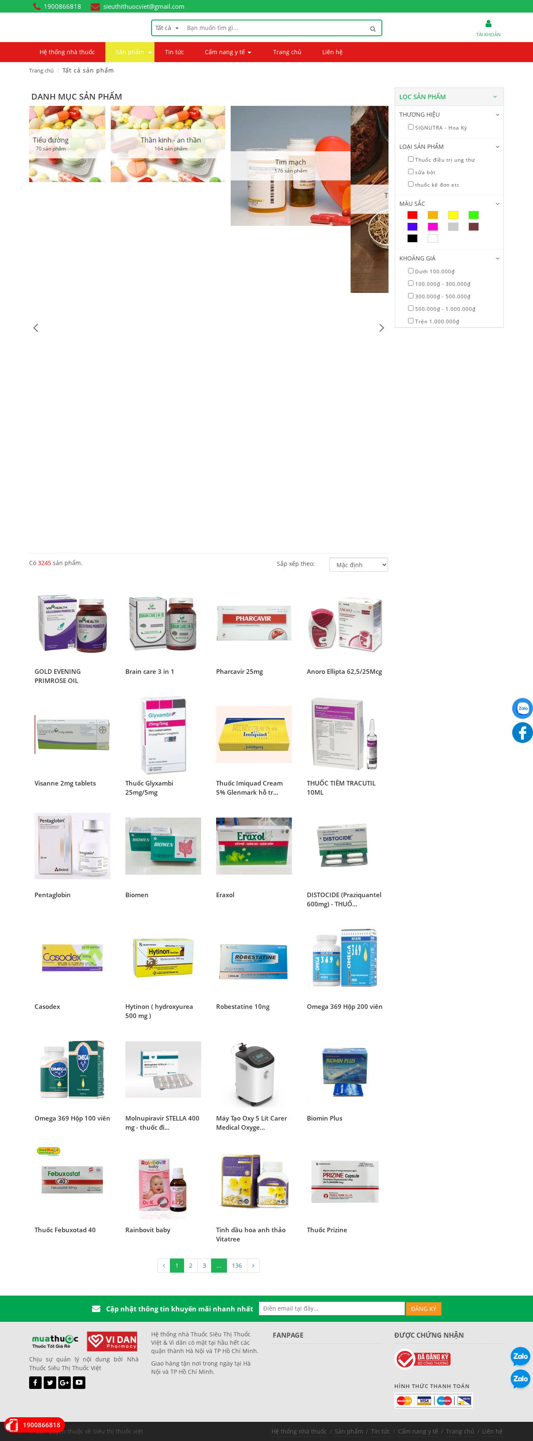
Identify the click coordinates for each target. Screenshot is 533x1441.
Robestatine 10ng (242, 1006)
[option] (89, 144)
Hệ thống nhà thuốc (299, 1431)
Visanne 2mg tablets (65, 783)
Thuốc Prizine (327, 1230)
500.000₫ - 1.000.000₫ (444, 309)
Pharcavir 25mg (239, 671)
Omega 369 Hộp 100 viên (72, 1118)
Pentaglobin (53, 895)
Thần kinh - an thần (89, 140)
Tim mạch (209, 162)
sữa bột (424, 172)
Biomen (137, 895)
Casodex (47, 1006)
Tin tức (380, 1431)
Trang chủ (41, 70)
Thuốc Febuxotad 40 (65, 1230)
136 (237, 1265)
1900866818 (62, 6)
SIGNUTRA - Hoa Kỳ (440, 127)
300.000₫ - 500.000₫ (442, 296)
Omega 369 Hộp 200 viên (345, 1006)
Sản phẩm (349, 1431)
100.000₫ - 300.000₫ (442, 284)
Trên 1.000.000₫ (436, 321)
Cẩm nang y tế (418, 1431)
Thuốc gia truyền (329, 195)
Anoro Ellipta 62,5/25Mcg (344, 671)
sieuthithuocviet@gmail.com (143, 6)
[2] (253, 1265)
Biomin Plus (324, 1118)
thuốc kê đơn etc (436, 184)
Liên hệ (492, 1431)
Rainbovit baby (147, 1230)
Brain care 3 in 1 (149, 671)
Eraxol (225, 895)
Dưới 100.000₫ (434, 271)
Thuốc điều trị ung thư (444, 159)
